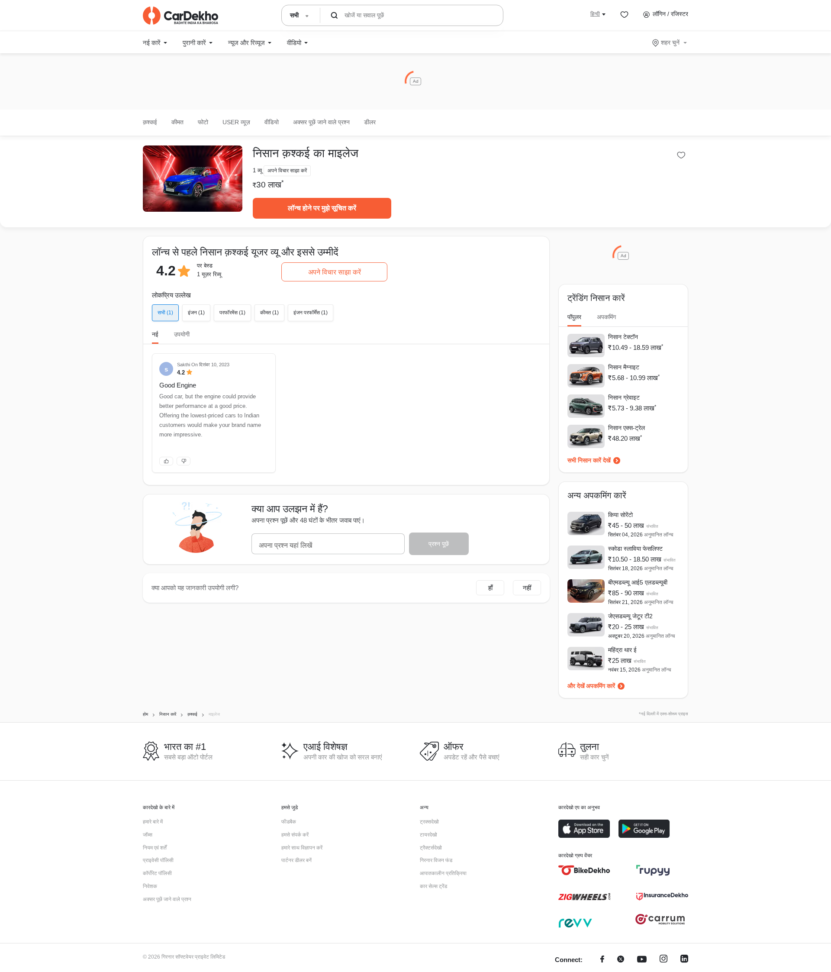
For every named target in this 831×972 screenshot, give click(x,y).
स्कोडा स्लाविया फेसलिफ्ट (635, 548)
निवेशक (150, 886)
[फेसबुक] (602, 960)
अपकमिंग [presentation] (606, 316)
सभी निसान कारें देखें (589, 460)
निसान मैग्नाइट (623, 367)
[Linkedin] (684, 960)
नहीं (527, 587)
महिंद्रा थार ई (622, 649)
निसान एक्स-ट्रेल (626, 427)
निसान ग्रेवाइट (624, 397)
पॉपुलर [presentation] (574, 316)
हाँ (490, 587)
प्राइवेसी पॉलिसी (158, 860)
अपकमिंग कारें (600, 685)
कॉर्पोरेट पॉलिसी (157, 873)
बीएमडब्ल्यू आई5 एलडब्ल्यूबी (637, 582)
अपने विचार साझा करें (334, 272)
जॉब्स (147, 835)
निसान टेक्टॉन (623, 336)
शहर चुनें (670, 42)
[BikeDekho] (584, 870)
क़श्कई (150, 122)
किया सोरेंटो (620, 514)
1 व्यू (257, 170)
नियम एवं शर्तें (155, 848)
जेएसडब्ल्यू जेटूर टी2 (630, 616)
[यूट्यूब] (642, 960)
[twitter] (620, 960)
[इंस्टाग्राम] (663, 960)
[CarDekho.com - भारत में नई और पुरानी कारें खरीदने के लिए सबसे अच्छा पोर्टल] (180, 15)
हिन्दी (595, 14)
